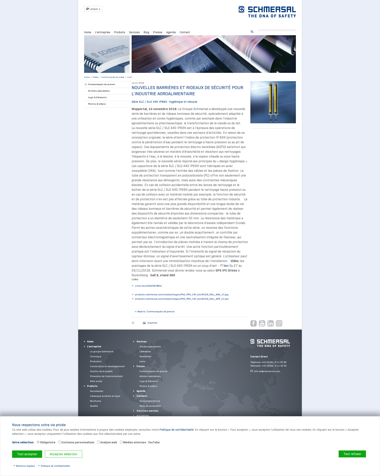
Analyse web (108, 442)
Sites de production (150, 405)
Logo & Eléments (97, 97)
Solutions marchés (148, 410)
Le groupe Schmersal (101, 351)
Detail (129, 77)
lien (226, 266)
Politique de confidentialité (177, 429)
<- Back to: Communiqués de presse (155, 311)
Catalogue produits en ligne (105, 395)
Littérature (145, 351)
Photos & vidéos (97, 104)
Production (96, 361)
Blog (146, 32)
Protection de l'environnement (106, 376)
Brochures (95, 400)
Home (87, 32)
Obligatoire (47, 442)
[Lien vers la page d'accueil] (267, 11)
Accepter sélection (63, 454)
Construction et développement (107, 366)
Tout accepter (27, 454)
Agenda (171, 32)
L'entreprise (102, 32)
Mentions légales (25, 465)
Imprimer (152, 322)
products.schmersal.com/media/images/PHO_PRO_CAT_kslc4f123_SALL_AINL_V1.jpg (181, 294)
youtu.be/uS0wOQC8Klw (148, 285)
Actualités (143, 415)
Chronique (95, 356)
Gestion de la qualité (101, 371)
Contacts (142, 395)
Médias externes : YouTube (141, 442)
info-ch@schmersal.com (267, 371)
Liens (142, 361)
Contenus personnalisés (77, 442)
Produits (119, 32)
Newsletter (145, 356)
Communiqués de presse (112, 77)
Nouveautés (96, 391)
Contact (185, 32)
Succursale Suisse (150, 400)
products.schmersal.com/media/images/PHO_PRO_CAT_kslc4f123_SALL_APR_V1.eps (182, 298)
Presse (157, 32)
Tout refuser (352, 454)
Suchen (252, 31)
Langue (94, 8)
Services (134, 32)
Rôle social (96, 381)
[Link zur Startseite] (270, 343)
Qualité (94, 405)
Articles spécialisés (99, 90)
